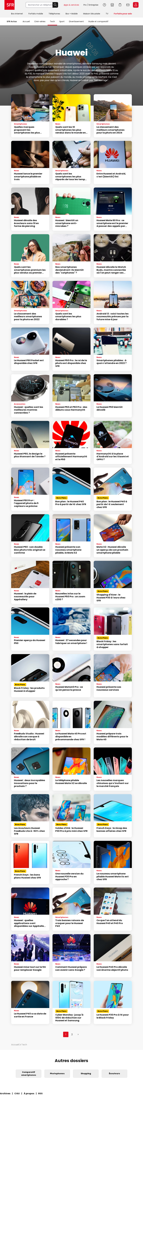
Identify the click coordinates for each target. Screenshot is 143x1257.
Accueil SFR (9, 5)
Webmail (128, 5)
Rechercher (55, 5)
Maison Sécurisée (91, 13)
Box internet (17, 13)
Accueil (26, 21)
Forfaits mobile (35, 13)
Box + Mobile (72, 13)
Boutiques (112, 5)
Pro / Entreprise (91, 4)
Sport (62, 21)
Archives (5, 1093)
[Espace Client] (135, 5)
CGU (17, 1093)
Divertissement (76, 21)
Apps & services (71, 4)
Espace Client (136, 5)
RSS (40, 1093)
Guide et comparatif (98, 21)
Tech (52, 21)
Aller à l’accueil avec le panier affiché (120, 5)
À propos (29, 1093)
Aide (104, 5)
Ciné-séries (39, 21)
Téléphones (54, 13)
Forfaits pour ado (123, 13)
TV (107, 13)
